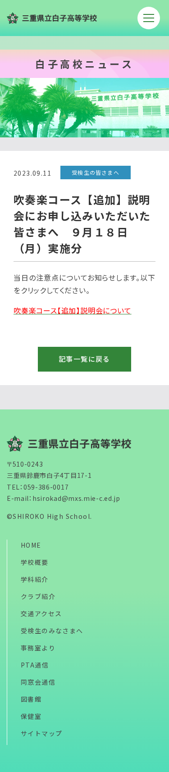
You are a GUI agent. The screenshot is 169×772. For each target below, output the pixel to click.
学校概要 (35, 562)
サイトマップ (41, 733)
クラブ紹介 (38, 596)
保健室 (31, 716)
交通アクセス (41, 613)
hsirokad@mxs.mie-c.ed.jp (76, 498)
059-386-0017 (46, 486)
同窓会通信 (38, 681)
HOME (31, 544)
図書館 (31, 699)
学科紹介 (35, 579)
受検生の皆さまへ (95, 172)
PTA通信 (35, 664)
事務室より (38, 647)
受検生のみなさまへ (52, 630)
